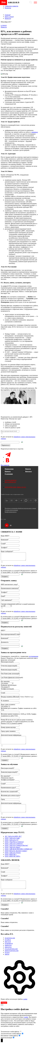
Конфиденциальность (10, 512)
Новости (8, 18)
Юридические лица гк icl (15, 487)
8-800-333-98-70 (13, 2)
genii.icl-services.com (11, 950)
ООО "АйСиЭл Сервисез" (14, 843)
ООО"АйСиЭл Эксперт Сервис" (16, 851)
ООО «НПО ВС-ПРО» (12, 856)
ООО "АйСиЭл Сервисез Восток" (16, 845)
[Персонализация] (13, 1037)
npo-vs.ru (8, 941)
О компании (9, 474)
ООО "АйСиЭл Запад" (12, 847)
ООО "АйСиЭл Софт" (12, 838)
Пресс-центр (9, 17)
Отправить (5, 576)
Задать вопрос (11, 480)
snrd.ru (7, 954)
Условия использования (11, 510)
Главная (7, 15)
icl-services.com (10, 938)
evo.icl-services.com (11, 949)
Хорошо (4, 1002)
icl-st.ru (7, 952)
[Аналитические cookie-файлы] (23, 1033)
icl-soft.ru (8, 940)
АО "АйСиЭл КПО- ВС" (13, 836)
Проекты (8, 471)
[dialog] (19, 980)
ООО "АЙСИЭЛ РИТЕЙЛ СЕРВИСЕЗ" (18, 849)
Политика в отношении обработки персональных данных (20, 508)
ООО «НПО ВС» (11, 854)
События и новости (11, 6)
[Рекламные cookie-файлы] (19, 1035)
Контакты (28, 471)
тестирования (33, 656)
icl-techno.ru (9, 943)
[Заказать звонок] (3, 11)
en (10, 525)
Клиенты (8, 8)
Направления (9, 469)
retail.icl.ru (8, 945)
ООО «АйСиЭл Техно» (13, 852)
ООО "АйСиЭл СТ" (12, 840)
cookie (25, 999)
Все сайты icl (10, 482)
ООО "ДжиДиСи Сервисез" (14, 842)
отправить (5, 760)
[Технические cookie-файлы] (21, 1031)
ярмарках (35, 132)
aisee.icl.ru (8, 947)
